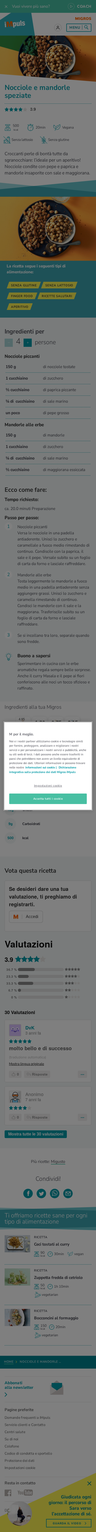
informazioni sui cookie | (41, 768)
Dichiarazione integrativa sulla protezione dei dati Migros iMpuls (42, 770)
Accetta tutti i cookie (48, 799)
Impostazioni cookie (48, 786)
